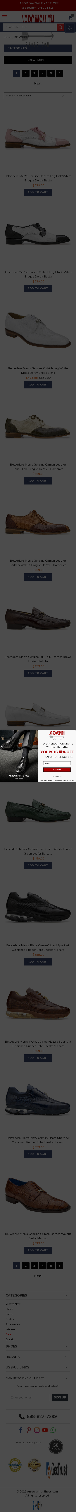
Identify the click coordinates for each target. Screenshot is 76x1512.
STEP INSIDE (57, 769)
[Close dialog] (75, 730)
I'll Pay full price (57, 776)
